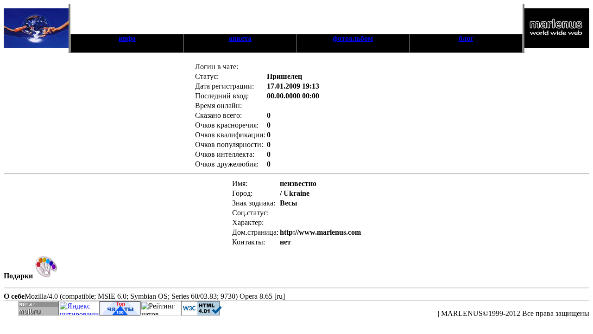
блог (466, 38)
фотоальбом (353, 38)
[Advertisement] (296, 18)
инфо (127, 38)
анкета (240, 38)
